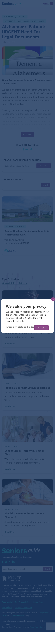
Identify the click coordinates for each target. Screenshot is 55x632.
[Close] (53, 299)
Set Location (41, 327)
